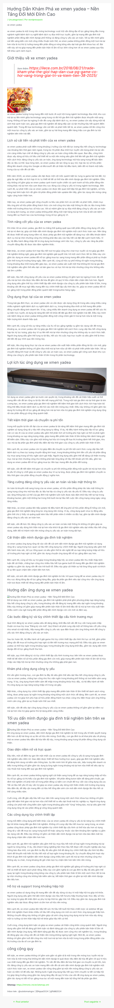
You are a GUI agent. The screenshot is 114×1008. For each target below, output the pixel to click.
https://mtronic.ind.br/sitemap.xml (33, 985)
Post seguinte (92, 1001)
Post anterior (21, 1001)
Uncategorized (16, 19)
